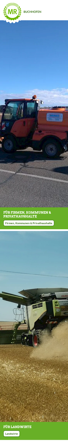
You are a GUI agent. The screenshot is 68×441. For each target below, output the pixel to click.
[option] (34, 113)
